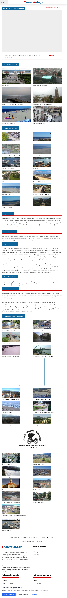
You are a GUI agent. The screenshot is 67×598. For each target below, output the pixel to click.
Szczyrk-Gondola (38, 331)
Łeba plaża (39, 541)
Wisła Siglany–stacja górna (10, 477)
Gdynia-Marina (6, 530)
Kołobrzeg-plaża (7, 412)
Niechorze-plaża (7, 207)
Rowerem (26, 537)
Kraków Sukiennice (16, 537)
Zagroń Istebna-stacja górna (10, 356)
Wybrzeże (37, 583)
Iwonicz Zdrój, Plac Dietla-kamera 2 (43, 412)
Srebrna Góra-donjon (39, 490)
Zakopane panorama (27, 541)
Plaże (5, 580)
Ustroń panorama (38, 425)
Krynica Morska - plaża (39, 181)
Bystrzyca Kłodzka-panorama (10, 399)
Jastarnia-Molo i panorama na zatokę (12, 104)
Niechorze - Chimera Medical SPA (12, 155)
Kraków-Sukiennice (39, 123)
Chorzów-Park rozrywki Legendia (43, 356)
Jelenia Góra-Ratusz (8, 490)
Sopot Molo (50, 537)
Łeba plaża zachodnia (8, 123)
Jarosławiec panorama (38, 537)
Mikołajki (35, 168)
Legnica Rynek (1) (38, 343)
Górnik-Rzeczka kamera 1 (40, 464)
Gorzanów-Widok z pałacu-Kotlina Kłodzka (14, 515)
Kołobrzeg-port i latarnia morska (42, 104)
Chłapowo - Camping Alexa (41, 194)
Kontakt (36, 554)
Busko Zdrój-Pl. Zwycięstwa (10, 331)
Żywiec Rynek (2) (7, 464)
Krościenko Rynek (38, 502)
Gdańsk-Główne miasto (40, 85)
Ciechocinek (6, 143)
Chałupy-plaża (6, 343)
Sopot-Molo (5, 85)
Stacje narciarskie (8, 583)
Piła (3, 181)
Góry (35, 580)
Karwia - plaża (37, 143)
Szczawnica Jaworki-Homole (41, 399)
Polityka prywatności (40, 552)
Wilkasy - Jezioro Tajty (8, 168)
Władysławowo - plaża (8, 194)
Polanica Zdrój (6, 425)
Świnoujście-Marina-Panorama (11, 502)
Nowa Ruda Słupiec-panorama (42, 477)
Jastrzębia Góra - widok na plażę (42, 155)
